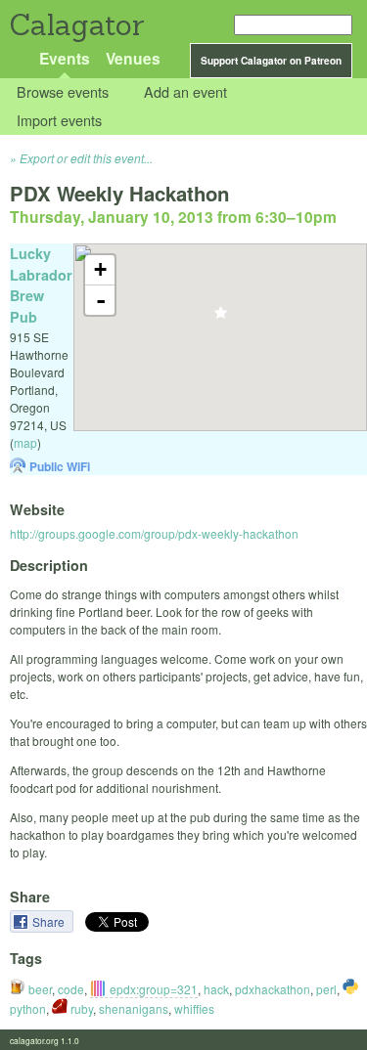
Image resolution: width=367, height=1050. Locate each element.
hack (216, 989)
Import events (59, 119)
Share (50, 921)
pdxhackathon (272, 989)
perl (326, 989)
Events (64, 58)
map (25, 442)
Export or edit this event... (86, 158)
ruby (80, 1008)
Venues (133, 58)
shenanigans (133, 1008)
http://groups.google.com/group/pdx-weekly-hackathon (154, 533)
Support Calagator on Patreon (271, 60)
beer (38, 989)
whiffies (194, 1008)
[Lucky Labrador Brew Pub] (221, 318)
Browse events (63, 92)
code (71, 989)
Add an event (185, 92)
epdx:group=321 (154, 989)
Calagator (76, 25)
